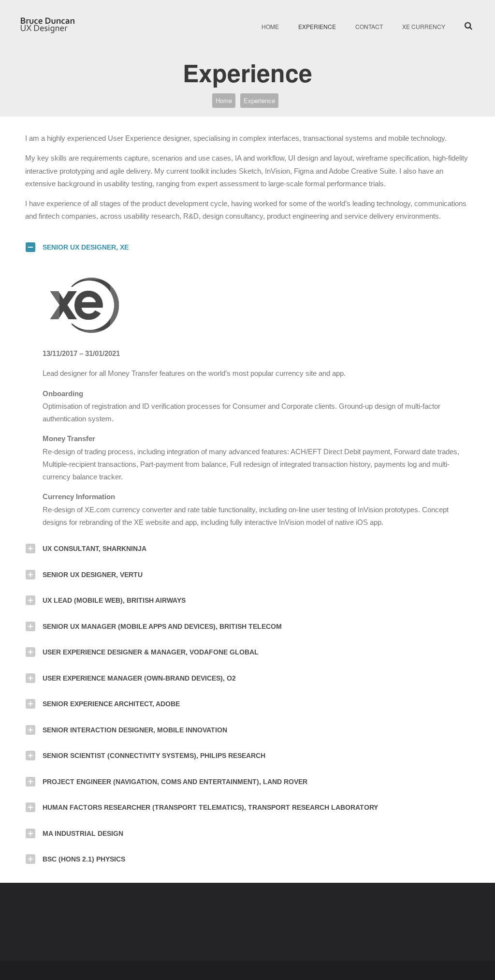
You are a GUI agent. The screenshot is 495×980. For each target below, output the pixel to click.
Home (270, 26)
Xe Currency (423, 26)
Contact (369, 26)
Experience (317, 26)
